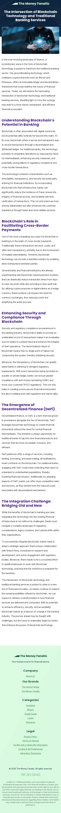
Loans (30, 718)
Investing (30, 705)
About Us (30, 676)
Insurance (30, 722)
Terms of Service (30, 741)
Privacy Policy (30, 736)
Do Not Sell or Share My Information (30, 745)
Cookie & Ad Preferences (30, 749)
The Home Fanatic (30, 687)
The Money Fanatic (30, 4)
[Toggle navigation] (5, 3)
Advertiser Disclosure (30, 753)
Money (30, 709)
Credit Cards (31, 714)
